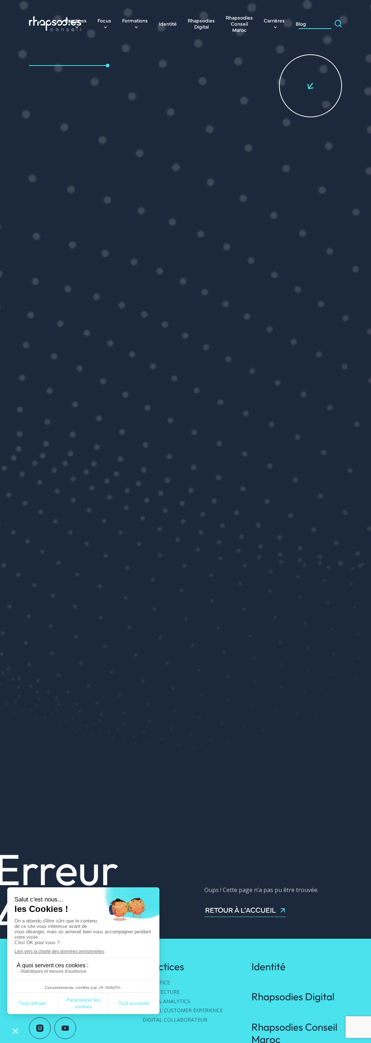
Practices (163, 966)
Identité (168, 23)
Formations (135, 20)
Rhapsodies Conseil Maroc (239, 23)
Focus (104, 20)
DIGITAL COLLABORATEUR (174, 1019)
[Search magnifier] (338, 23)
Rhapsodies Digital (201, 23)
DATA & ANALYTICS (166, 1001)
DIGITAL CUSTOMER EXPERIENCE (182, 1010)
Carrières (274, 20)
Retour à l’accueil (240, 910)
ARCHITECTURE (161, 991)
